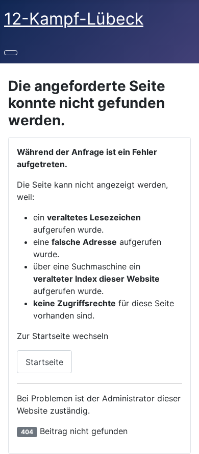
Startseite (44, 362)
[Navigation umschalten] (10, 52)
